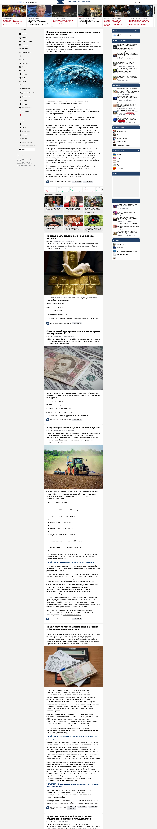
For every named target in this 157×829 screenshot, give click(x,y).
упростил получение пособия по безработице (63, 803)
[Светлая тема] (17, 2)
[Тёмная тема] (23, 2)
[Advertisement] (126, 186)
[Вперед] (154, 16)
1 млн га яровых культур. (72, 615)
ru (139, 2)
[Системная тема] (20, 2)
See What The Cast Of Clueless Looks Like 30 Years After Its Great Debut (73, 228)
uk (136, 2)
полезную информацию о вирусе (68, 176)
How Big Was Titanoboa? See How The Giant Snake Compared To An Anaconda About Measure (93, 210)
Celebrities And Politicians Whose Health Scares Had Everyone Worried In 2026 (73, 209)
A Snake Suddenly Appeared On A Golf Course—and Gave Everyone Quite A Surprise (93, 229)
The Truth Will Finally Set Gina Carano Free (53, 227)
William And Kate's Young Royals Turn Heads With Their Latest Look (53, 209)
